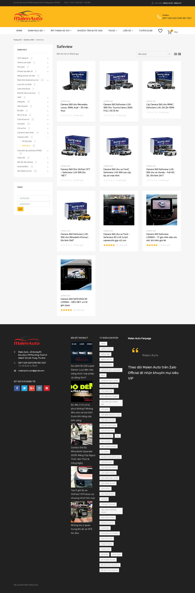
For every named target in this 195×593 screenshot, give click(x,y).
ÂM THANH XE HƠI (60, 30)
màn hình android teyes (108, 511)
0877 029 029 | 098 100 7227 (169, 18)
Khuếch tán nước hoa (26, 93)
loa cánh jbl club (109, 478)
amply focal (106, 349)
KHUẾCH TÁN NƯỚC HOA (89, 30)
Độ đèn (20, 110)
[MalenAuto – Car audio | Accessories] (28, 21)
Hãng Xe (21, 102)
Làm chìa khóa (23, 89)
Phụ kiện (21, 67)
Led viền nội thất (24, 84)
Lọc (20, 209)
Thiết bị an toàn (24, 62)
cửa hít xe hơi (107, 431)
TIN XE (111, 30)
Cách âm (21, 158)
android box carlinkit (111, 370)
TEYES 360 (27, 141)
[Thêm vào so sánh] (91, 71)
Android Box (22, 166)
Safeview (26, 146)
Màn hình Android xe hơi (27, 80)
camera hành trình (109, 381)
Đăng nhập (168, 3)
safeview (105, 528)
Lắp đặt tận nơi (108, 504)
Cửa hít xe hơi (23, 119)
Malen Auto (150, 355)
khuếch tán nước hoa (110, 457)
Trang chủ (18, 40)
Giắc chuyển (22, 106)
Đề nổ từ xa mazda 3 (110, 565)
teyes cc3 (105, 549)
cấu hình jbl (106, 391)
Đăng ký (177, 3)
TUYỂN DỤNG (145, 30)
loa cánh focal (108, 473)
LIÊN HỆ (127, 30)
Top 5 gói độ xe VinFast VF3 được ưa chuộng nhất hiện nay (83, 494)
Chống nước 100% (109, 386)
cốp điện (104, 410)
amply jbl (105, 354)
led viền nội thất (108, 468)
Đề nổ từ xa (22, 115)
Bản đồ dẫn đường (25, 162)
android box (106, 365)
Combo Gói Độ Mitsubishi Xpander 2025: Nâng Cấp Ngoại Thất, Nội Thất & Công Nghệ (83, 455)
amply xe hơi (106, 360)
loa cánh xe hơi (108, 483)
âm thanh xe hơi (108, 560)
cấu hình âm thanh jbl (109, 403)
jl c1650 (105, 452)
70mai (103, 344)
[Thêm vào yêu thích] (91, 66)
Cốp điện (21, 124)
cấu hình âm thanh (109, 396)
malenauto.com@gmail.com (31, 371)
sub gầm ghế (106, 539)
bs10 (103, 375)
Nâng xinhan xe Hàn (26, 76)
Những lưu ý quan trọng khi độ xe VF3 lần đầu (81, 529)
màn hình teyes (107, 518)
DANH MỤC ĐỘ (35, 30)
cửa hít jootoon (108, 425)
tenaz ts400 (106, 544)
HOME (19, 30)
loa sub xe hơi (107, 494)
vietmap (104, 555)
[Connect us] (17, 388)
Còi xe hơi (21, 128)
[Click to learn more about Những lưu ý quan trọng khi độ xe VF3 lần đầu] (81, 522)
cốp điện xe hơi (107, 420)
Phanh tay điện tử (25, 71)
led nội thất (106, 462)
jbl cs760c (106, 441)
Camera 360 (29, 40)
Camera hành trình (25, 133)
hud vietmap (106, 436)
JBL (117, 436)
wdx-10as (116, 555)
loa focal (105, 489)
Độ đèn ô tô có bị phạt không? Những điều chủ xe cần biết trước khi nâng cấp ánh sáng (82, 412)
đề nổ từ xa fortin (109, 570)
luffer (104, 499)
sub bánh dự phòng (109, 533)
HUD (19, 97)
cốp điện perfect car (110, 415)
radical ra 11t (107, 523)
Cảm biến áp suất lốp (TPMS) (29, 150)
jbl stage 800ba (108, 446)
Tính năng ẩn (22, 58)
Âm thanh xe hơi (24, 171)
